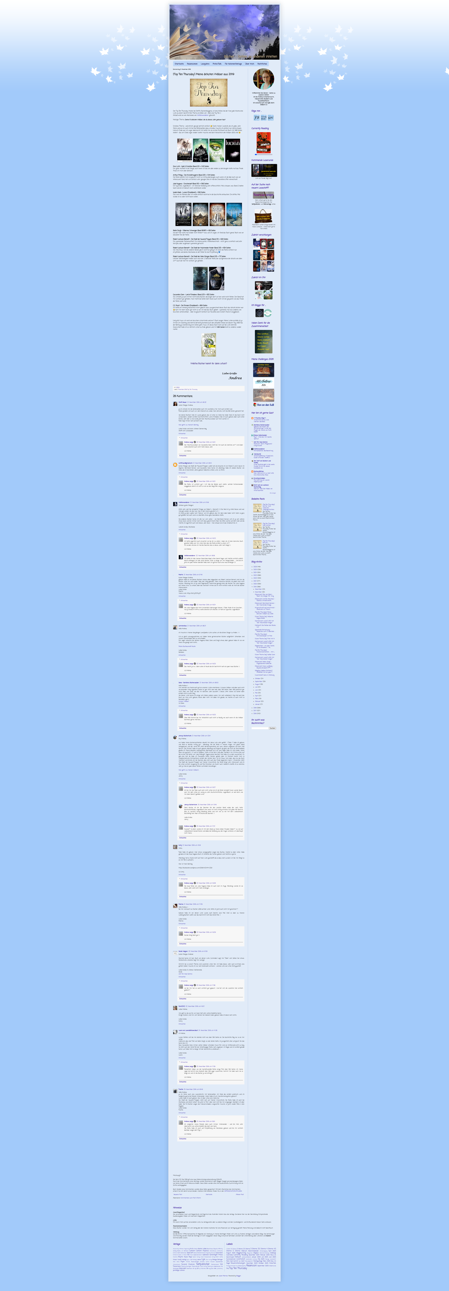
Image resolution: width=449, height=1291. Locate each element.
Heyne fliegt (188, 1257)
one (215, 1268)
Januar (257, 704)
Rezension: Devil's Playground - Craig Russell (263, 445)
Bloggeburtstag (241, 1253)
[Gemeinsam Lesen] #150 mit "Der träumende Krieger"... (264, 642)
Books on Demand (182, 1251)
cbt (198, 1268)
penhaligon (176, 1270)
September (259, 682)
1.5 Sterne (233, 1249)
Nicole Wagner (183, 951)
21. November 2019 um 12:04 (201, 736)
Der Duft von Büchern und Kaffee (262, 462)
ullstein (182, 1270)
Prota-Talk (217, 64)
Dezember (258, 589)
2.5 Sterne (246, 1249)
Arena (196, 1249)
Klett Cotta (219, 1257)
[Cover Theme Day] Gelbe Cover (265, 655)
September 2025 (262, 1266)
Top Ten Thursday (192, 389)
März (257, 699)
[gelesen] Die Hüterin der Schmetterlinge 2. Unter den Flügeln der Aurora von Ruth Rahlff (262, 429)
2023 (255, 575)
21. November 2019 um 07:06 (199, 502)
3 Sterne (253, 1248)
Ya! (222, 1266)
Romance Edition (204, 1262)
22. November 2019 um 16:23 (206, 538)
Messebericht (249, 1261)
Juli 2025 (264, 1257)
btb (193, 1268)
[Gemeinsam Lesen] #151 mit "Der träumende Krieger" (264, 622)
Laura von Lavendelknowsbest (188, 1030)
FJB (188, 1255)
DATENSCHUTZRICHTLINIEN (233, 1191)
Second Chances (188, 1264)
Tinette (181, 1089)
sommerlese (183, 626)
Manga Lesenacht (270, 1259)
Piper (183, 1261)
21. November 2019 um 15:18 (192, 845)
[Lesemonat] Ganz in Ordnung (264, 675)
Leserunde (249, 1259)
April (257, 696)
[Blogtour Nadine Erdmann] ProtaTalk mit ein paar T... (264, 671)
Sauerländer (219, 1262)
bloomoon (189, 1268)
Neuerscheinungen (238, 1263)
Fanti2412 (182, 1006)
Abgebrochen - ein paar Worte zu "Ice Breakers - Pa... (264, 647)
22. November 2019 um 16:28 (206, 883)
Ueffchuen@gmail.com (185, 463)
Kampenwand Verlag (209, 1257)
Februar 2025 (265, 1255)
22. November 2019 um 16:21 (206, 442)
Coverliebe (229, 1255)
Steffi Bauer (183, 402)
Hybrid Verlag (196, 1257)
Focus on (273, 1255)
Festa (191, 1255)
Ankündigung (263, 1251)
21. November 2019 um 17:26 (193, 904)
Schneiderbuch (176, 1264)
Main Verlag (209, 1260)
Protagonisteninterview (232, 1266)
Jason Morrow (223, 1276)
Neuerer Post (178, 1195)
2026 (255, 567)
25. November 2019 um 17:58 (206, 985)
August (257, 684)
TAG (227, 1268)
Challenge (273, 1253)
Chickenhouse (213, 1251)
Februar (258, 701)
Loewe (199, 1260)
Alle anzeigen (273, 493)
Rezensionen (192, 64)
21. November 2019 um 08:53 (209, 683)
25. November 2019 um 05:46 (193, 1089)
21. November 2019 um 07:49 (193, 575)
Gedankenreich (197, 1255)
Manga (214, 1260)
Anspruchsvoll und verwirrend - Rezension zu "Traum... (265, 608)
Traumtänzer (195, 1266)
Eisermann (219, 1253)
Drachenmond (201, 1253)
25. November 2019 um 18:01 (206, 1121)
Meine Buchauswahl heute (187, 646)
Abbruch (244, 1251)
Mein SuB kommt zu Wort (235, 1261)
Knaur (175, 1260)
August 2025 (230, 1253)
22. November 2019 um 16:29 (206, 932)
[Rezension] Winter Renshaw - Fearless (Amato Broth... (265, 600)
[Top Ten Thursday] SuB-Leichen (269, 524)
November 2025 (252, 1263)
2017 (255, 711)
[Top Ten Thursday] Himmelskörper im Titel (263, 635)
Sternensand (215, 1264)
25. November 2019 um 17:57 (206, 826)
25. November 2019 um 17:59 (206, 1066)
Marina (181, 904)
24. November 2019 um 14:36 (208, 1030)
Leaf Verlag (193, 1260)
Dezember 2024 (254, 1255)
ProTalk (188, 1262)
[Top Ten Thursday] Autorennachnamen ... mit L (264, 651)
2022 (255, 578)
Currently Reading (241, 1255)
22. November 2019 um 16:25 (206, 664)
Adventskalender (253, 1251)
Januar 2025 (256, 1257)
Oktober (258, 679)
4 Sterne (269, 1248)
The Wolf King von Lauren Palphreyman (262, 481)
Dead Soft (190, 1253)
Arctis (192, 1249)
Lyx (203, 1259)
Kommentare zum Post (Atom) (191, 1198)
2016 (255, 714)
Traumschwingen (186, 1266)
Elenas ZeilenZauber (260, 435)
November (258, 592)
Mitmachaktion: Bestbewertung (263, 451)
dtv (208, 1268)
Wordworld (257, 454)
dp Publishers (202, 1268)
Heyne (180, 1257)
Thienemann (177, 1266)
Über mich (249, 64)
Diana (195, 1253)
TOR (221, 1264)
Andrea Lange (188, 442)
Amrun (182, 1249)
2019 (255, 587)
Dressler (213, 1253)
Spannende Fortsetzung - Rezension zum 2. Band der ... (265, 631)
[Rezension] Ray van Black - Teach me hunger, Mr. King (264, 595)
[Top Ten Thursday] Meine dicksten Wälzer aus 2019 (264, 613)
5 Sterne (236, 1251)
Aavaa (174, 1249)
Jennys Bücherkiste (185, 736)
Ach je (177, 1249)
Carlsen (192, 1250)
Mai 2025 (261, 1259)
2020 (255, 584)
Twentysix (210, 1266)
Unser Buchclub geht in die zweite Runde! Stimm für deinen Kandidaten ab (264, 466)
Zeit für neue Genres (185, 974)
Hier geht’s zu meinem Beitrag (188, 425)
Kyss (188, 1260)
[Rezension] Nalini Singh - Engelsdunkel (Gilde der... (263, 663)
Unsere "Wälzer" (184, 701)
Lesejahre (205, 64)
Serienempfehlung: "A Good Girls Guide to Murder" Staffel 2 (263, 457)
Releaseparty (242, 1266)
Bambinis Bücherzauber (261, 425)
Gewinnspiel (230, 1257)
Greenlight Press (216, 1254)
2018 (255, 708)
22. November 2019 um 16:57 (195, 1006)
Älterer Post (240, 1195)
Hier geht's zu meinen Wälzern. (189, 770)
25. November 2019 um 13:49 (207, 805)
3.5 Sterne (262, 1248)
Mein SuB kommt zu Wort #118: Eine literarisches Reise (264, 474)
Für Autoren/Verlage (233, 64)
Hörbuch (238, 1257)
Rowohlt (213, 1262)
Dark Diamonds (181, 1253)
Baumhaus (210, 1249)
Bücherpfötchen (259, 471)
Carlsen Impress (202, 1250)
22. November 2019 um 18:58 (205, 556)
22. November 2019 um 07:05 (197, 951)
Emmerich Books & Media (179, 1255)
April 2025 (272, 1251)
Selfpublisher (203, 1264)
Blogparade (250, 1253)
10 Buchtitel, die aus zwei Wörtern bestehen (261, 421)
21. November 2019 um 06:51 (202, 463)
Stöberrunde (272, 1266)
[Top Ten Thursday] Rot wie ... (269, 542)
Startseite (179, 64)
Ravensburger (195, 1262)
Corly (180, 845)
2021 (255, 581)
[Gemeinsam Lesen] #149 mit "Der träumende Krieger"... (264, 658)
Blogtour (256, 1253)
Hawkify (175, 1257)
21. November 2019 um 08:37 (196, 626)
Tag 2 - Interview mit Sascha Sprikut (263, 438)
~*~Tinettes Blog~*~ (260, 418)
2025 (255, 570)
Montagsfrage (257, 1261)
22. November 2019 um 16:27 (206, 787)
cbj (195, 1268)
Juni (256, 690)
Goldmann (206, 1255)
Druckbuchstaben (259, 478)
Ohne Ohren (176, 1262)
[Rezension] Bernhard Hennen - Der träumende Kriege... (265, 604)
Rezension (251, 1265)
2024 (255, 573)
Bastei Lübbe (202, 1249)
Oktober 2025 (263, 1263)
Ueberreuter (217, 1266)
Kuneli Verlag (182, 1260)
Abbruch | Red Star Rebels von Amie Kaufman (263, 490)
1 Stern (228, 1249)
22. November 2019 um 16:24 (206, 605)
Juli (256, 687)
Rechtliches (262, 64)
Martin (181, 575)
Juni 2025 (272, 1257)
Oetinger (220, 1260)
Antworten (182, 434)
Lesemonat (240, 1259)
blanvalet (182, 1268)
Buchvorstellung (264, 1253)
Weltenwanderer (203, 115)
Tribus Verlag (203, 1266)
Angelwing (186, 1249)
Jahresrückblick (246, 1257)
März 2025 (266, 1261)
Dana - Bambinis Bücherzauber (189, 683)
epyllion (211, 1268)
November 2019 (182, 389)
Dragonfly (208, 1253)
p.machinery (220, 1268)
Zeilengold (176, 1268)
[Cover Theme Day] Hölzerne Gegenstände (264, 617)
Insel (202, 1257)
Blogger (238, 1276)
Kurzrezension (231, 1259)
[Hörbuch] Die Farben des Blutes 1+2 (265, 626)
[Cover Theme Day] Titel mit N (265, 639)
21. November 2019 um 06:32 (196, 402)
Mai (256, 693)
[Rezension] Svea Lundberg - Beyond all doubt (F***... (264, 667)
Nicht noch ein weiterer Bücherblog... (261, 486)
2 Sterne (240, 1249)
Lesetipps (254, 1259)
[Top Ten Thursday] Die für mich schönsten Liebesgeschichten (269, 507)
